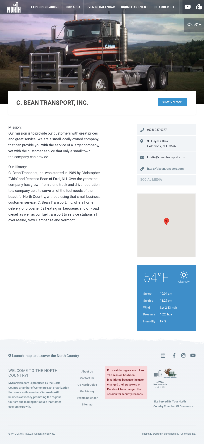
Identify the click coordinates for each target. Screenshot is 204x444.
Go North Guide (87, 384)
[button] (166, 221)
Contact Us (87, 378)
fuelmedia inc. (188, 433)
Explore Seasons (45, 7)
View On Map (172, 101)
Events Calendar (101, 7)
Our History (87, 391)
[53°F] (181, 9)
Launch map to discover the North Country (45, 356)
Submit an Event (134, 7)
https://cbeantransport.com (165, 168)
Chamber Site (165, 7)
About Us (87, 371)
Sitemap (87, 404)
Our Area (73, 7)
